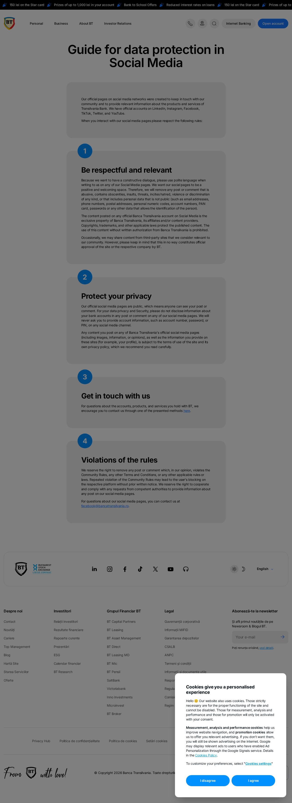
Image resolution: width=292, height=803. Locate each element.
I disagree (208, 780)
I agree (253, 780)
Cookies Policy (206, 755)
